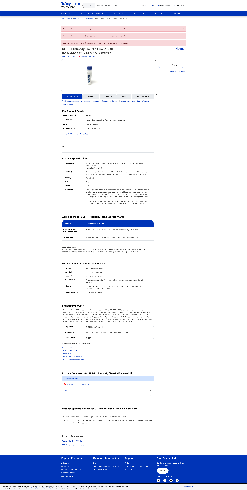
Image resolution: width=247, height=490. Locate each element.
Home (63, 19)
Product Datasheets (71, 378)
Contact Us (177, 13)
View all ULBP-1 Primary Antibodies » (75, 134)
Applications (85, 101)
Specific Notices (143, 101)
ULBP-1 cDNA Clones (70, 350)
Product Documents (87, 56)
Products (64, 13)
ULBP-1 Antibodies (87, 19)
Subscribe (163, 471)
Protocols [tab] (108, 96)
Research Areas (67, 104)
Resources (138, 13)
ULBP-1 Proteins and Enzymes (73, 360)
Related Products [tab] (142, 96)
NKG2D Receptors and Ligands (73, 445)
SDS (65, 395)
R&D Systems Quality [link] (100, 470)
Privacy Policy (35, 488)
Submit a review (70, 56)
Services (117, 13)
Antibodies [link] (65, 463)
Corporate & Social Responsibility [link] (105, 466)
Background (114, 101)
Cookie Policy (47, 488)
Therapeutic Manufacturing (91, 13)
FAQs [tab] (124, 96)
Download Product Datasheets (78, 384)
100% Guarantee (178, 71)
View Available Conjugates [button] (170, 65)
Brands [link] (95, 463)
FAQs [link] (127, 463)
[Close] (183, 28)
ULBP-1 (76, 19)
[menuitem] (63, 19)
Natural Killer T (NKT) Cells (72, 441)
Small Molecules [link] (67, 476)
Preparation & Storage (100, 101)
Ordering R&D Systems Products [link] (136, 466)
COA (65, 390)
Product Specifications (70, 101)
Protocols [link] (128, 469)
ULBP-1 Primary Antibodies (72, 356)
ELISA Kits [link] (65, 466)
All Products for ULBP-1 (70, 347)
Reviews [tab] (91, 96)
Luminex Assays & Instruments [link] (72, 469)
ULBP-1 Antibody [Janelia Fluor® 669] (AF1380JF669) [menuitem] (112, 19)
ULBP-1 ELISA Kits (68, 353)
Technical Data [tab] (72, 96)
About (157, 13)
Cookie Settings (189, 486)
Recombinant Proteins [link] (69, 473)
